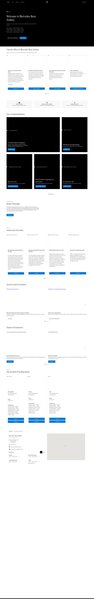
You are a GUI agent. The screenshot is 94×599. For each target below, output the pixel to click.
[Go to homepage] (47, 2)
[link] (13, 442)
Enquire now (66, 149)
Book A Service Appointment (13, 37)
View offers (23, 37)
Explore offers (11, 149)
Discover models (67, 186)
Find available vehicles (13, 186)
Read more (10, 215)
